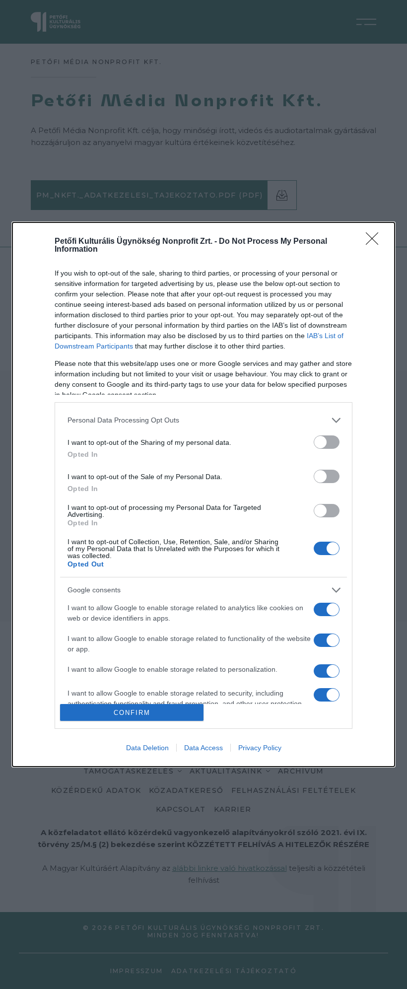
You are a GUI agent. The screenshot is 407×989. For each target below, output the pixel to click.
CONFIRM (132, 712)
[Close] (375, 241)
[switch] (326, 442)
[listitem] (203, 420)
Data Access (203, 748)
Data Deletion (147, 748)
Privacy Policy (259, 748)
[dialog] (203, 494)
